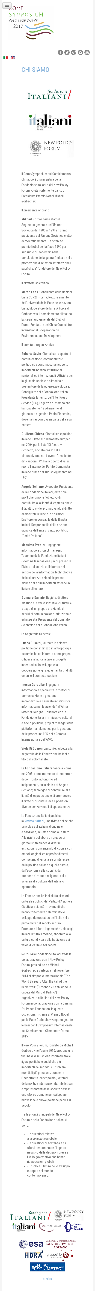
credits (47, 1279)
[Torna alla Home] (31, 23)
